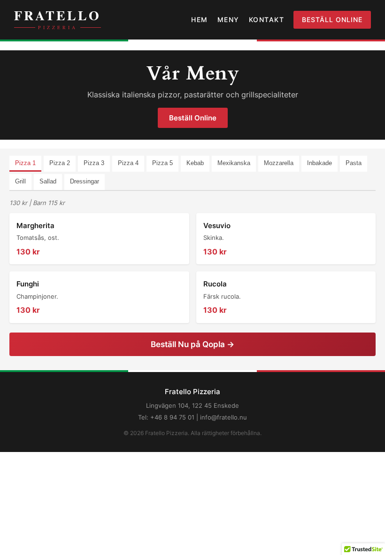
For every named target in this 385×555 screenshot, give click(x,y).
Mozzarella (278, 162)
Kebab (195, 162)
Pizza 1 (25, 162)
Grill (20, 181)
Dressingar (84, 181)
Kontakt (267, 20)
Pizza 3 (94, 162)
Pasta (354, 162)
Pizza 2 (59, 162)
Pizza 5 (162, 162)
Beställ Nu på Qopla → (192, 344)
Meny (228, 20)
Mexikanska (233, 162)
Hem (199, 20)
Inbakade (319, 162)
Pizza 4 (128, 162)
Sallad (47, 181)
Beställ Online (332, 20)
